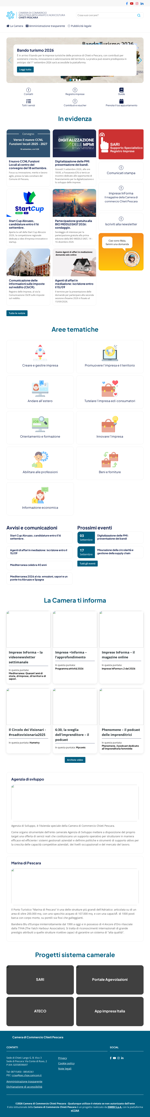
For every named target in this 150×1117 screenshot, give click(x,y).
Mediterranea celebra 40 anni (28, 564)
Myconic (81, 747)
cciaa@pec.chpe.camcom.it (27, 1075)
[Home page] (40, 15)
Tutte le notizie (17, 313)
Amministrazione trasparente (46, 26)
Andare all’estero (40, 401)
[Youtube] (114, 1058)
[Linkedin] (122, 1058)
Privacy (62, 1058)
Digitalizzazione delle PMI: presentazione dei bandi (113, 537)
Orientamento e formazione (40, 436)
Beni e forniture (110, 472)
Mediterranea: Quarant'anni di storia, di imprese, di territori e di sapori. (27, 676)
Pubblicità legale (80, 26)
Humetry (35, 742)
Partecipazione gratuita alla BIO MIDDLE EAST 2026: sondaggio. (73, 224)
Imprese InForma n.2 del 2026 (118, 668)
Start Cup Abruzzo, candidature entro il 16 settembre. (24, 224)
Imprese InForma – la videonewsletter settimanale (26, 657)
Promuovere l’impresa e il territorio (110, 365)
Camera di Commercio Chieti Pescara (37, 1037)
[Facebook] (110, 1058)
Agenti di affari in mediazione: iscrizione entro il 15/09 (74, 284)
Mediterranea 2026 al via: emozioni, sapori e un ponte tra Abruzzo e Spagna (39, 578)
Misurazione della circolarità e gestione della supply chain (115, 551)
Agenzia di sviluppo (27, 779)
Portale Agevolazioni (110, 979)
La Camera (16, 26)
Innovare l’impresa (110, 436)
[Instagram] (118, 1058)
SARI (40, 979)
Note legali (64, 1068)
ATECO (40, 1011)
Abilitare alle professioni (40, 472)
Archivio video (75, 759)
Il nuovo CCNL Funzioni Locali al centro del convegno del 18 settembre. (28, 164)
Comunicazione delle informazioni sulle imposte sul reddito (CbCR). (27, 284)
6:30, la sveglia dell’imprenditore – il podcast (72, 734)
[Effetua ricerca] (139, 15)
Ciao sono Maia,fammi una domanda (117, 242)
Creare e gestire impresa (40, 365)
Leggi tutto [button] (25, 69)
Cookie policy (66, 1063)
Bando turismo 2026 (35, 50)
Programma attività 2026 (69, 668)
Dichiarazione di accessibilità (24, 1086)
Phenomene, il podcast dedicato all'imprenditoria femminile (120, 747)
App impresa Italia (110, 1011)
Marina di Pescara (26, 863)
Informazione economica (40, 507)
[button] (140, 60)
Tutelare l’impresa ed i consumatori (110, 401)
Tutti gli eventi (87, 563)
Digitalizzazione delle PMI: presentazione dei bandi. (72, 162)
